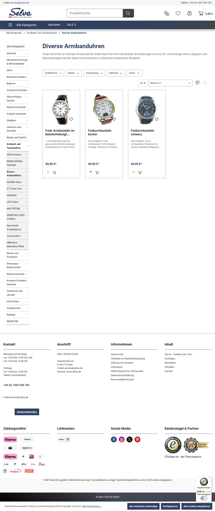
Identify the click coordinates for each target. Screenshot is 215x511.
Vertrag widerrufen (27, 412)
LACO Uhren (13, 201)
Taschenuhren (13, 235)
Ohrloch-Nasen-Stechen (14, 98)
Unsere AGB (117, 354)
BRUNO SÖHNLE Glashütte (15, 163)
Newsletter (170, 362)
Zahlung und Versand (122, 362)
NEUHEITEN (12, 321)
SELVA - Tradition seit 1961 (178, 354)
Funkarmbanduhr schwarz (142, 132)
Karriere (169, 371)
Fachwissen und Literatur (14, 292)
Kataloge (11, 314)
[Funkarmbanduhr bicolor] (104, 109)
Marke (71, 73)
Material (113, 73)
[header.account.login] (188, 13)
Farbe (132, 73)
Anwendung (92, 73)
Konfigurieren (170, 506)
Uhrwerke (11, 53)
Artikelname (51, 73)
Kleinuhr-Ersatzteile (16, 107)
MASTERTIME (13, 208)
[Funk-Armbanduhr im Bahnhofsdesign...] (61, 109)
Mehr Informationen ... (92, 506)
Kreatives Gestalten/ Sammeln (17, 282)
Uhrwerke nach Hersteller (14, 129)
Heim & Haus (13, 301)
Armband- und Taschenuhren (13, 146)
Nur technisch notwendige (143, 506)
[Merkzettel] (177, 13)
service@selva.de (20, 2)
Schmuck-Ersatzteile (17, 90)
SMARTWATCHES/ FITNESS (16, 217)
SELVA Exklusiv (14, 154)
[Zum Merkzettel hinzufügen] (71, 120)
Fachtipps (170, 358)
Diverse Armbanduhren (14, 173)
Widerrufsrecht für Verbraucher (127, 371)
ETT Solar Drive (14, 188)
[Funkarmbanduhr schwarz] (147, 109)
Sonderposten (13, 308)
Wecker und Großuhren (12, 255)
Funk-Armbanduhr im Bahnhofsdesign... (60, 132)
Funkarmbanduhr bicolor (100, 132)
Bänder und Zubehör (16, 137)
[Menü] (210, 478)
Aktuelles (169, 367)
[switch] (204, 498)
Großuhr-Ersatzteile (16, 113)
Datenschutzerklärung (122, 375)
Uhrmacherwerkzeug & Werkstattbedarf (17, 61)
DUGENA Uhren (14, 182)
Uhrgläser (11, 120)
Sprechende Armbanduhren (14, 227)
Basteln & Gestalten (16, 76)
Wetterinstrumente (16, 274)
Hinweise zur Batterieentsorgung (128, 358)
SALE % (71, 24)
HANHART (12, 195)
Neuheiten (54, 24)
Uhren (9, 70)
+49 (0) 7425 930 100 (200, 2)
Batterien (11, 83)
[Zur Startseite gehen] (20, 13)
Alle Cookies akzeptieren (197, 506)
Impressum (117, 367)
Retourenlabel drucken (122, 379)
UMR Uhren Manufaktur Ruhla (15, 244)
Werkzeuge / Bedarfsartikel (13, 265)
